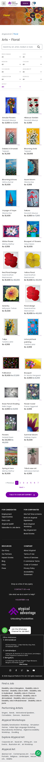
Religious (14, 756)
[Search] (38, 47)
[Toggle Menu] (4, 3)
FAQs (4, 565)
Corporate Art (7, 742)
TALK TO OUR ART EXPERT (20, 494)
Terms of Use (29, 554)
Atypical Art (7, 34)
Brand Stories (29, 534)
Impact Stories (7, 557)
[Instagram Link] (10, 670)
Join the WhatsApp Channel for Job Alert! (20, 630)
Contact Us (20, 589)
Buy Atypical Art (30, 530)
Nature (34, 756)
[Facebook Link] (16, 670)
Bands (12, 713)
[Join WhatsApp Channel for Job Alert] (5, 630)
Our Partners (7, 554)
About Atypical (30, 550)
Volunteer (20, 599)
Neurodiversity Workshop (12, 730)
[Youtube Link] (33, 670)
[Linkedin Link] (28, 670)
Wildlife (9, 759)
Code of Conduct (31, 565)
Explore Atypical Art (13, 737)
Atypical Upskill (7, 524)
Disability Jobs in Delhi (19, 691)
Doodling (15, 732)
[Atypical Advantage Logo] (22, 610)
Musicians (26, 715)
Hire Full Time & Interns (33, 514)
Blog (3, 561)
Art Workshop (27, 744)
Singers (5, 713)
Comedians (7, 715)
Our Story (5, 550)
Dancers (16, 715)
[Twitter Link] (22, 670)
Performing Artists (12, 708)
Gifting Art (28, 742)
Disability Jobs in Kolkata (12, 695)
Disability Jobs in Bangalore (13, 688)
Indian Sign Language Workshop (23, 727)
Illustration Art (15, 744)
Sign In (25, 3)
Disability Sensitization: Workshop (15, 725)
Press (4, 568)
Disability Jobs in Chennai (24, 693)
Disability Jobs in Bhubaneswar (14, 700)
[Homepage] (12, 3)
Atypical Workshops (13, 720)
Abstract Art (7, 754)
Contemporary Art (21, 754)
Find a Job (6, 520)
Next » (22, 487)
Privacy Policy (29, 568)
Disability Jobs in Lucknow (24, 698)
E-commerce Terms (32, 561)
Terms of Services (31, 557)
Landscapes (24, 756)
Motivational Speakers (25, 713)
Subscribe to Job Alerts (11, 527)
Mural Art (19, 742)
